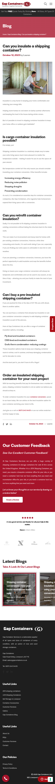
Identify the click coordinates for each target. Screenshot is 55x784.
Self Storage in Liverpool (11, 699)
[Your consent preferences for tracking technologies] (50, 779)
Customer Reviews (9, 707)
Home (5, 34)
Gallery (5, 711)
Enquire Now (52, 324)
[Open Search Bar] (44, 4)
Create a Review (12, 499)
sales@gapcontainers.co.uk (17, 660)
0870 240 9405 (25, 410)
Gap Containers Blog (14, 34)
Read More (10, 600)
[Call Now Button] (5, 778)
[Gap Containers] (16, 4)
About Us (6, 733)
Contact (5, 745)
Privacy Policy (7, 764)
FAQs (4, 737)
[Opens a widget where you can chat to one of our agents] (45, 779)
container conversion (38, 397)
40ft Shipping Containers (12, 695)
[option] (27, 525)
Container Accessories (11, 703)
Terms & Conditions (10, 768)
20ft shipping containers (11, 691)
